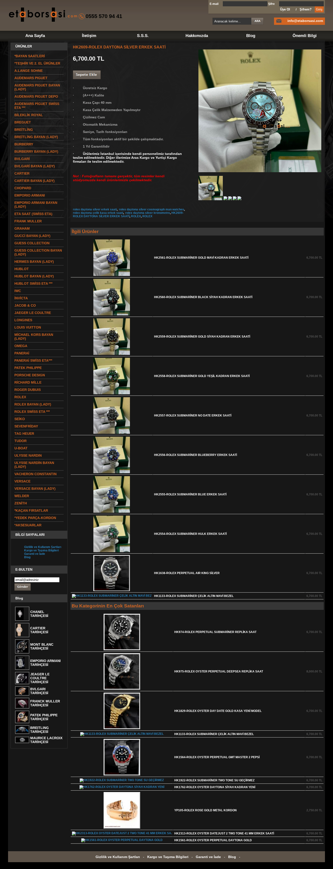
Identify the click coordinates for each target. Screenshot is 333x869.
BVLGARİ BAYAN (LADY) (34, 166)
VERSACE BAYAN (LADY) (35, 489)
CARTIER (21, 173)
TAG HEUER (24, 433)
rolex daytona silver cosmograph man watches (151, 209)
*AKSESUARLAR (27, 525)
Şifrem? (306, 9)
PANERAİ (21, 353)
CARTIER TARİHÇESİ (39, 630)
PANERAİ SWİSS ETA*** (33, 360)
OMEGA (20, 346)
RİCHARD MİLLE (27, 382)
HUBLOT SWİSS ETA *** (33, 283)
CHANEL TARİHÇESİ (39, 614)
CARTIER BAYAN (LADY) (34, 181)
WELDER (21, 496)
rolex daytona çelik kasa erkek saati (98, 213)
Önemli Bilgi (305, 35)
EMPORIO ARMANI (29, 195)
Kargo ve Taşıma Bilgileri (41, 550)
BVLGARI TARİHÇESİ (39, 691)
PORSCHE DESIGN (29, 375)
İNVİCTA (21, 298)
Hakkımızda (197, 35)
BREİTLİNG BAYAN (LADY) (36, 137)
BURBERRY (23, 144)
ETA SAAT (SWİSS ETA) (33, 214)
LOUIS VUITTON (27, 327)
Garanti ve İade (34, 554)
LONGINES (23, 320)
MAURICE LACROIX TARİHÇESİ (46, 740)
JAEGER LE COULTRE (32, 313)
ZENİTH (20, 503)
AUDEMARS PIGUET (31, 78)
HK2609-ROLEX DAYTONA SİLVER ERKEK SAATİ (128, 214)
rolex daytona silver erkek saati (95, 209)
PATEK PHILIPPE (28, 368)
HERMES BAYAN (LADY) (34, 262)
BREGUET (22, 122)
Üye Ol (285, 9)
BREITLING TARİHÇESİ (39, 730)
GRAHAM (22, 228)
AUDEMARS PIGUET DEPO (36, 96)
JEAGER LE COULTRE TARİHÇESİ (39, 678)
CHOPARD (22, 188)
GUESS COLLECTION (31, 243)
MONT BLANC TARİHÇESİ (41, 646)
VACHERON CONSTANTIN (35, 474)
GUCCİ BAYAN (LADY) (32, 236)
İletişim (89, 35)
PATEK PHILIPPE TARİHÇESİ (44, 717)
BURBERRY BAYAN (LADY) (36, 151)
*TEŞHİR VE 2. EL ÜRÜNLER (37, 63)
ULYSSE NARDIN (28, 455)
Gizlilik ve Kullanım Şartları (42, 547)
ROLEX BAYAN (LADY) (32, 404)
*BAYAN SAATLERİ (29, 56)
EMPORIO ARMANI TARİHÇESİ (45, 663)
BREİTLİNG (23, 130)
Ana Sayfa (35, 35)
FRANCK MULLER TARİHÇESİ (45, 703)
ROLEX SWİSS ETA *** (32, 412)
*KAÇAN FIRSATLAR (31, 510)
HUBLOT (21, 269)
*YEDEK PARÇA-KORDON (35, 518)
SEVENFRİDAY (26, 426)
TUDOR (20, 441)
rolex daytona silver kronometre (147, 213)
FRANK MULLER (28, 221)
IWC (17, 291)
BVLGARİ (22, 159)
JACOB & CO (25, 305)
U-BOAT (21, 448)
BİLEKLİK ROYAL (28, 115)
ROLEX (136, 216)
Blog (250, 35)
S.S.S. (143, 35)
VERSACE (22, 481)
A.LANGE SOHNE (28, 71)
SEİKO (19, 419)
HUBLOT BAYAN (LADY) (34, 276)
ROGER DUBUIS (27, 390)
